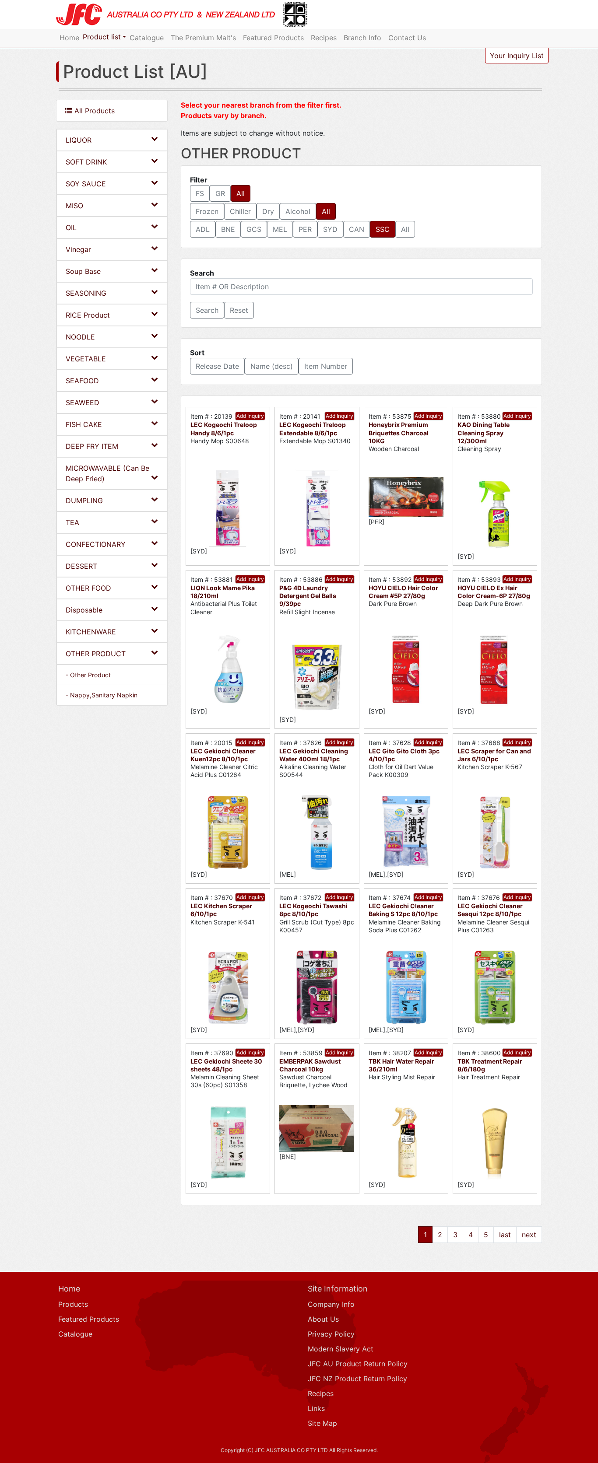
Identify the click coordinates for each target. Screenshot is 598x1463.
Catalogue (147, 37)
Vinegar (78, 249)
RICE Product (88, 315)
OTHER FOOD (88, 588)
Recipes (324, 37)
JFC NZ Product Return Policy (357, 1378)
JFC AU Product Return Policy (358, 1363)
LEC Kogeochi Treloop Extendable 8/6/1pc (312, 428)
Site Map (322, 1423)
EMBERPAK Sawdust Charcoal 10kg (310, 1065)
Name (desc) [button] (271, 366)
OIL (71, 227)
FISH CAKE (84, 424)
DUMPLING (84, 500)
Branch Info (362, 37)
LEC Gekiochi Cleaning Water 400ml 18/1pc (313, 755)
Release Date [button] (217, 366)
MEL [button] (280, 229)
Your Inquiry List (517, 55)
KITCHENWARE (91, 631)
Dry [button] (268, 211)
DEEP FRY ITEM (92, 446)
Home (69, 37)
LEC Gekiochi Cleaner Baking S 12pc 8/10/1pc (403, 909)
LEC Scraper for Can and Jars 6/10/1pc (494, 755)
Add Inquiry (250, 416)
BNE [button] (228, 229)
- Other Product (88, 675)
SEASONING (86, 293)
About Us (323, 1319)
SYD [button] (330, 229)
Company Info (331, 1304)
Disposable (84, 610)
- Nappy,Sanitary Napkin (101, 695)
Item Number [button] (325, 366)
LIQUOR (78, 140)
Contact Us (407, 37)
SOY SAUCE (86, 183)
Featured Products (273, 37)
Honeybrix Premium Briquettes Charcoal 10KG (399, 432)
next (529, 1234)
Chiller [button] (240, 211)
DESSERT (81, 566)
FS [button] (200, 193)
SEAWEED (82, 402)
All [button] (240, 193)
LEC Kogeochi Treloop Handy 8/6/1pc (223, 428)
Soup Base (83, 271)
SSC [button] (383, 229)
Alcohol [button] (297, 211)
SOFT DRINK (86, 162)
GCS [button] (253, 229)
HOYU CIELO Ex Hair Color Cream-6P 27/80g (493, 591)
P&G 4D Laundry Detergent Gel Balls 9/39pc (307, 595)
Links (316, 1408)
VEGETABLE (86, 358)
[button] (207, 310)
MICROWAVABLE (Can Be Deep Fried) (107, 473)
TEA (72, 522)
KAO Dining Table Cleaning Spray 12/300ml (483, 432)
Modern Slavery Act (340, 1348)
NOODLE (80, 336)
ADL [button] (203, 229)
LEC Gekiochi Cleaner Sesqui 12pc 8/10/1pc (490, 909)
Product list (102, 36)
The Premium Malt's (203, 37)
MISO (74, 205)
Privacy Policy (331, 1334)
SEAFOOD (82, 380)
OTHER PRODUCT (96, 653)
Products (73, 1304)
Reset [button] (239, 310)
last (505, 1234)
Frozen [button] (207, 211)
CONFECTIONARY (96, 544)
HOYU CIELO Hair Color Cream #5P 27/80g (403, 591)
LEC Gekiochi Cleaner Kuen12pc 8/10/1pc (223, 755)
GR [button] (220, 193)
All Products (93, 110)
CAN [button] (356, 229)
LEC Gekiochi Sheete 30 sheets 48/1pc (226, 1065)
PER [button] (305, 229)
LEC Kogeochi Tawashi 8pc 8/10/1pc (313, 909)
